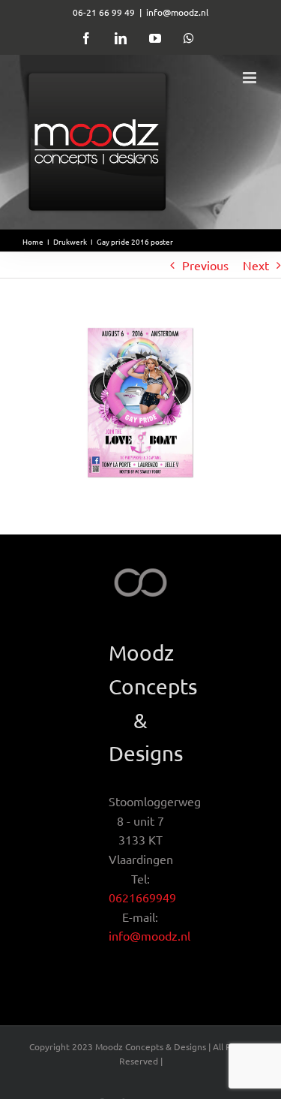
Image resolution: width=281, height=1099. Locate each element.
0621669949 (142, 897)
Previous (205, 264)
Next (256, 264)
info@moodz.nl (177, 12)
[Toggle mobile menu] (251, 78)
